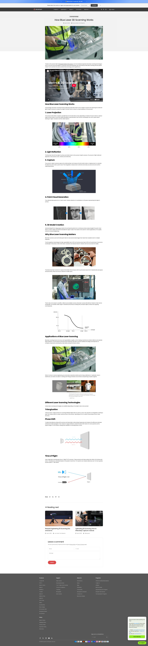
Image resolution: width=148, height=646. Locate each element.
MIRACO (41, 598)
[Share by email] (59, 497)
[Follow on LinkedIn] (52, 638)
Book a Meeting (137, 636)
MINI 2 (40, 602)
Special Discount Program (101, 589)
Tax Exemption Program (101, 594)
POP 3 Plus (41, 600)
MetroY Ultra (42, 585)
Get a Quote (59, 594)
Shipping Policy (42, 622)
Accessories (42, 604)
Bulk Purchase (99, 587)
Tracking (58, 589)
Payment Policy (42, 626)
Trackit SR (41, 580)
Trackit (41, 591)
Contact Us (79, 594)
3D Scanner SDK (43, 609)
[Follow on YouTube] (49, 638)
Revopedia (58, 591)
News (78, 583)
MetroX (41, 594)
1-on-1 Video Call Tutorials (62, 585)
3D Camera (42, 613)
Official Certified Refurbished (102, 580)
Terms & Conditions (60, 587)
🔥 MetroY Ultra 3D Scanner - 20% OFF (74, 1)
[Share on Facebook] (50, 497)
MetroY (41, 587)
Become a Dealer (81, 596)
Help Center (59, 580)
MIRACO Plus (42, 596)
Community (79, 589)
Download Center (60, 583)
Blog (78, 585)
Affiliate (97, 585)
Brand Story (79, 580)
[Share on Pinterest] (56, 497)
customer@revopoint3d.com (139, 629)
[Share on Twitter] (53, 497)
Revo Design (42, 607)
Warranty (41, 629)
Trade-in (98, 583)
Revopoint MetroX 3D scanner (66, 64)
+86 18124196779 (138, 633)
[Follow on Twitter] (43, 638)
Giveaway (79, 587)
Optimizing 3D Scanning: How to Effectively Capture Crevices (85, 530)
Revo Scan (58, 228)
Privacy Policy (72, 544)
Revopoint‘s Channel (81, 591)
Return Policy (42, 620)
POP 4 (40, 583)
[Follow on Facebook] (40, 638)
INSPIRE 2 (41, 589)
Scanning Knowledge (74, 16)
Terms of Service (80, 544)
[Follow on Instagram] (46, 638)
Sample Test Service (100, 591)
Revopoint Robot (43, 611)
